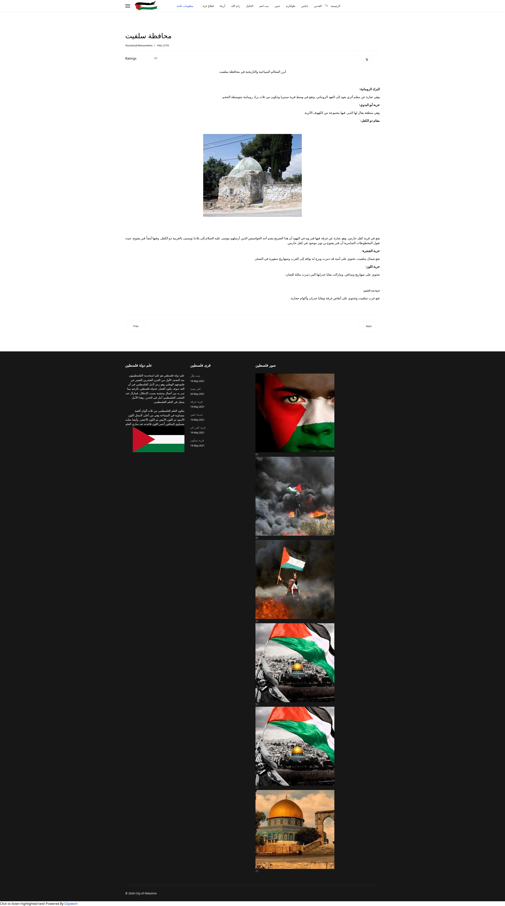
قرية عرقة (197, 404)
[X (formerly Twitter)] (367, 59)
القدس (318, 6)
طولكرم (290, 6)
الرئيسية (335, 6)
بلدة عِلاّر (197, 378)
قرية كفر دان (198, 430)
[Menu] (127, 6)
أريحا (222, 6)
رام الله (235, 6)
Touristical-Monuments (138, 45)
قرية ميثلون (197, 442)
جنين (277, 6)
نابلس (304, 6)
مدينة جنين (197, 417)
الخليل (249, 6)
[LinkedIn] (376, 57)
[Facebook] (357, 57)
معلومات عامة (185, 6)
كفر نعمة (197, 391)
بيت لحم (264, 6)
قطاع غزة (208, 6)
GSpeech (71, 903)
